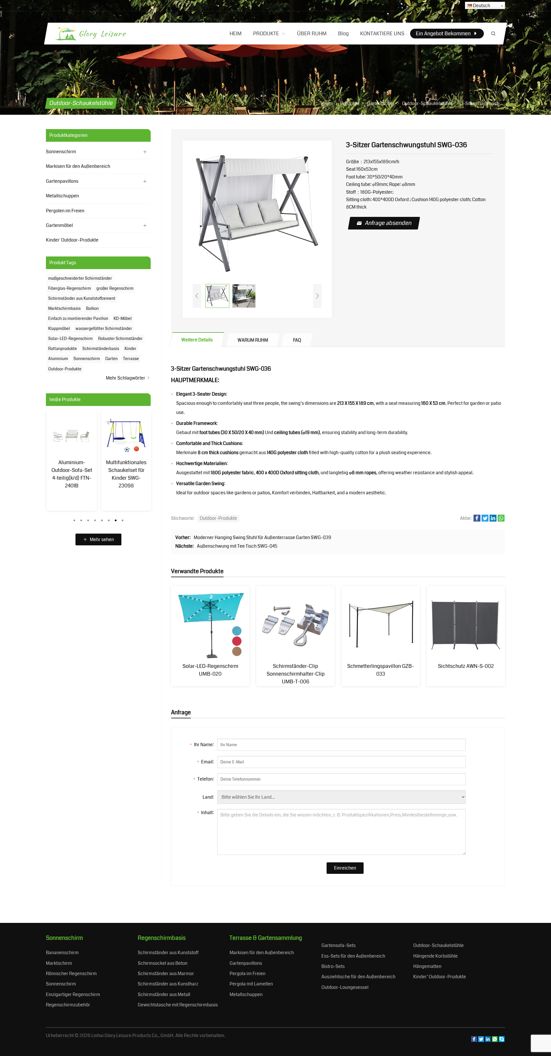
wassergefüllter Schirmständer (103, 328)
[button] (74, 519)
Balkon (92, 308)
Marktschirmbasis (64, 308)
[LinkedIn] (487, 1040)
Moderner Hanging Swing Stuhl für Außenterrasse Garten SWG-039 (262, 537)
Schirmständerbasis (100, 348)
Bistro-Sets (333, 966)
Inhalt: (205, 812)
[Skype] (501, 1040)
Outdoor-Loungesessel (344, 987)
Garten (111, 358)
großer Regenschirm (114, 288)
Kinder (130, 348)
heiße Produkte (65, 399)
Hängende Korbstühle (435, 956)
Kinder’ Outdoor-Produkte (439, 976)
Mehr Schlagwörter (126, 378)
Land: (208, 797)
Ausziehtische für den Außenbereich (358, 976)
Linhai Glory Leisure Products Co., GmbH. (132, 1035)
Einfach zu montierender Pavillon (78, 318)
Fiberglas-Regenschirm (69, 288)
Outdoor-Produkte (218, 518)
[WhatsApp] (494, 1040)
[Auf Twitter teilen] (485, 520)
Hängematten (427, 966)
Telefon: (203, 779)
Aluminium (58, 358)
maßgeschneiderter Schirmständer (80, 278)
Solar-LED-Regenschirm (70, 338)
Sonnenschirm (61, 151)
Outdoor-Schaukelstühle (438, 945)
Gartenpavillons (62, 181)
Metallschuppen (62, 195)
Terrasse (131, 358)
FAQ (297, 340)
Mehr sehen (101, 539)
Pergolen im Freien (65, 210)
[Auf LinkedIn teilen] (493, 520)
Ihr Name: (202, 744)
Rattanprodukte (62, 348)
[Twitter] (481, 1040)
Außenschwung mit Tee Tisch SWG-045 (237, 546)
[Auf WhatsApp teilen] (501, 520)
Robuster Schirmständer (120, 338)
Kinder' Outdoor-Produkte (72, 240)
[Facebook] (474, 1040)
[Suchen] (493, 33)
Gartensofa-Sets (338, 945)
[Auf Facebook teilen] (477, 520)
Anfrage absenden (388, 223)
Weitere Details (197, 340)
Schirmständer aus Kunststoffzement (81, 298)
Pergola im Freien (247, 973)
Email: (205, 762)
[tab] (197, 339)
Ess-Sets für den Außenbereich (353, 956)
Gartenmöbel (59, 225)
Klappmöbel (59, 328)
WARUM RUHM (253, 340)
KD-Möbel (123, 318)
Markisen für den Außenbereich (78, 166)
